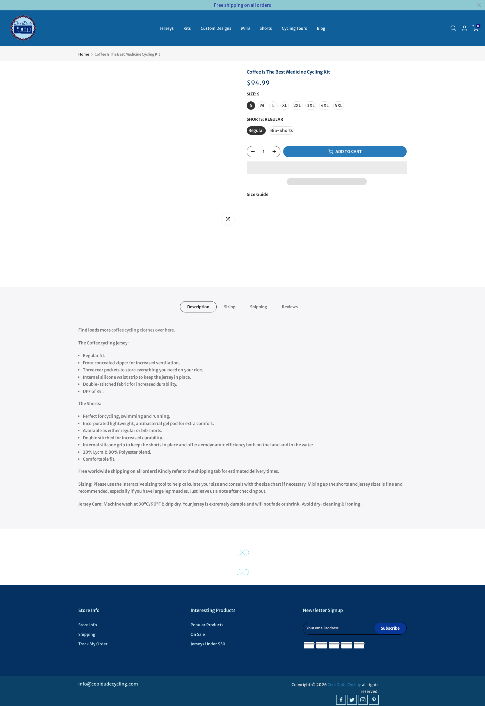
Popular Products (207, 624)
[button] (327, 167)
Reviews (290, 306)
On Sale (198, 634)
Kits (187, 28)
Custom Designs (216, 28)
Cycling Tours (294, 28)
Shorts (266, 28)
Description (198, 306)
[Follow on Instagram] (363, 700)
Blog (321, 28)
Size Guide (258, 194)
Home (83, 54)
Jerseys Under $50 (208, 643)
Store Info (87, 624)
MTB (245, 28)
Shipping (258, 306)
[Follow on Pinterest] (374, 700)
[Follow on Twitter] (352, 700)
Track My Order (92, 643)
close (6, 5)
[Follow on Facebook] (341, 700)
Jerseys (167, 28)
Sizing (229, 306)
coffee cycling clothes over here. (143, 330)
